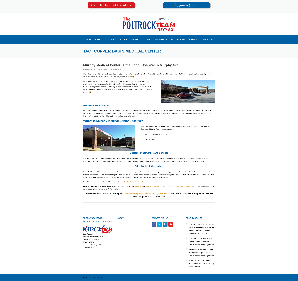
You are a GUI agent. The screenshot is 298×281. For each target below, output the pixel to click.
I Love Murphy (101, 69)
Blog (147, 39)
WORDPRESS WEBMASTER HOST (95, 277)
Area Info (135, 39)
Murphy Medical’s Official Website (136, 182)
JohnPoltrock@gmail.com (156, 194)
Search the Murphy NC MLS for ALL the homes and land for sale (169, 186)
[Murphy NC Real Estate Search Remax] (149, 24)
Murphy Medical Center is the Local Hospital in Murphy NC (130, 65)
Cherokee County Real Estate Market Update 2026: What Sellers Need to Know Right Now (201, 241)
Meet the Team (178, 39)
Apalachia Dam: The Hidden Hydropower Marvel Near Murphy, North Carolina (202, 263)
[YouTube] (170, 224)
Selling (123, 39)
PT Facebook (208, 39)
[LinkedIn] (165, 224)
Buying (112, 39)
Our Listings (138, 186)
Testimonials (160, 39)
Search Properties (95, 39)
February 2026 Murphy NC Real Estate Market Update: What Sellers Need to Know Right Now (201, 252)
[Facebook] (154, 224)
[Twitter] (159, 224)
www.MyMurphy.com (134, 194)
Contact (193, 39)
